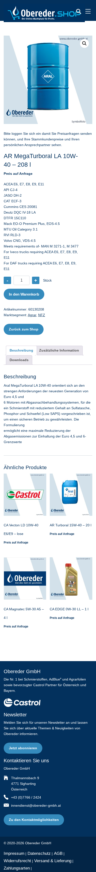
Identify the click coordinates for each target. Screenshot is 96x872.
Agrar (32, 315)
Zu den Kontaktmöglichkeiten (34, 820)
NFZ (41, 315)
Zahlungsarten (17, 868)
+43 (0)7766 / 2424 (26, 797)
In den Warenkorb (24, 294)
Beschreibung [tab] (21, 350)
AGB (58, 853)
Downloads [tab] (19, 360)
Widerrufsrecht (17, 860)
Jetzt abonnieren (23, 748)
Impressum (14, 853)
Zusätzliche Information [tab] (59, 350)
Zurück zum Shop (23, 329)
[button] (84, 43)
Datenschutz (39, 853)
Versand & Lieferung (52, 860)
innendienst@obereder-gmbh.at (36, 805)
